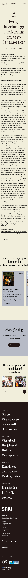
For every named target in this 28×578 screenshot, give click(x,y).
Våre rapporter (10, 455)
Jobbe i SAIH (9, 424)
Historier (7, 450)
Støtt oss (7, 497)
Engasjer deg (9, 488)
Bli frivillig (8, 492)
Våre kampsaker (11, 419)
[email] (6, 239)
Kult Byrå (16, 556)
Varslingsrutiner (11, 476)
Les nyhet (7, 303)
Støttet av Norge (6, 569)
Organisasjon (9, 429)
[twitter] (1, 239)
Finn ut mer (14, 345)
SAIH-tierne (9, 471)
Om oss (6, 414)
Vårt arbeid (8, 440)
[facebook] (4, 239)
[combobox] (14, 4)
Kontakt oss (9, 466)
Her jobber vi (9, 445)
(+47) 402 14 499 (6, 524)
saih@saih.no (5, 530)
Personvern (5, 547)
